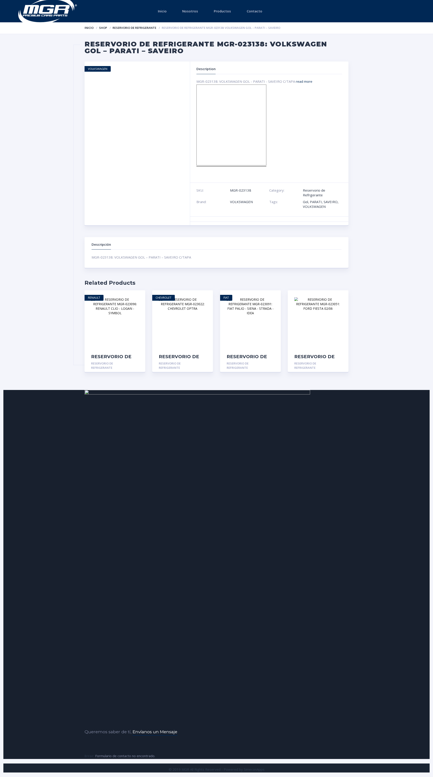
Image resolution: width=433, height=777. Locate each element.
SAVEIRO (331, 201)
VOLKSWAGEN (241, 201)
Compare (137, 313)
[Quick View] (137, 297)
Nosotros (190, 11)
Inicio (162, 11)
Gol (305, 201)
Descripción (101, 244)
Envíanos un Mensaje (155, 731)
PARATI (316, 201)
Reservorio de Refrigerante (134, 28)
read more (304, 81)
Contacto (254, 11)
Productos (222, 11)
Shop (103, 28)
